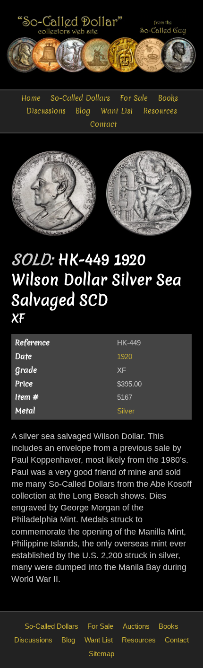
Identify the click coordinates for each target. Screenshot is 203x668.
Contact (103, 124)
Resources (160, 111)
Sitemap (101, 654)
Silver (126, 411)
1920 (124, 356)
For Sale (134, 98)
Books (168, 98)
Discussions (46, 111)
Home (31, 98)
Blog (83, 111)
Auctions (136, 626)
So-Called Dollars (80, 98)
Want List (117, 111)
